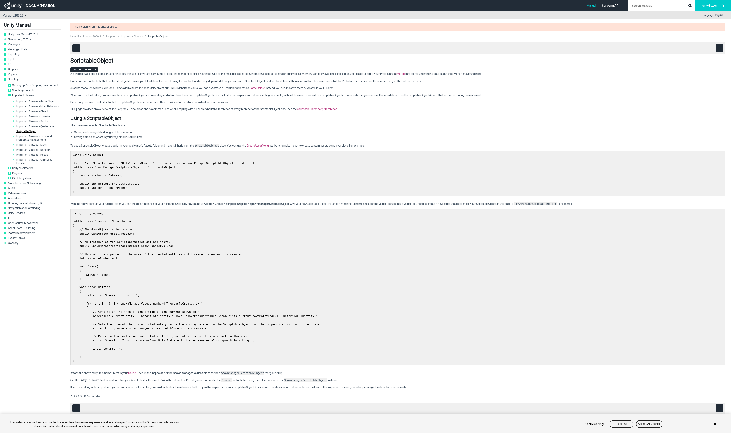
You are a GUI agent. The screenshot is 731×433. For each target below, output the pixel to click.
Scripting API (610, 5)
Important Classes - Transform (34, 116)
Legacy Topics (16, 237)
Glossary (13, 243)
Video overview (17, 193)
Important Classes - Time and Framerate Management (34, 138)
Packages (14, 44)
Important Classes (23, 95)
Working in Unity (17, 49)
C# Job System (21, 178)
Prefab (400, 73)
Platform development (21, 232)
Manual (591, 5)
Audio (11, 188)
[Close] (715, 424)
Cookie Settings (595, 424)
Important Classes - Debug (32, 154)
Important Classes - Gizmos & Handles (34, 161)
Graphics (13, 69)
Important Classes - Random (33, 149)
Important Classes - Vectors (33, 121)
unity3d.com (710, 5)
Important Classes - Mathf (32, 144)
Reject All (621, 424)
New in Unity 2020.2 (19, 39)
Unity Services (16, 213)
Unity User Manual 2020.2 (23, 34)
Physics (12, 74)
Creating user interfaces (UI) (25, 203)
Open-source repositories (23, 223)
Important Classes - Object (32, 111)
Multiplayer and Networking (24, 183)
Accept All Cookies (649, 424)
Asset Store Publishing (21, 228)
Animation (14, 198)
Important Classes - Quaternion (35, 126)
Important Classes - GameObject (35, 101)
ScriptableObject (26, 131)
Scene (132, 373)
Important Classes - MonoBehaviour (37, 106)
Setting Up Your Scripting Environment (35, 85)
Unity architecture (23, 168)
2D (9, 64)
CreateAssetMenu (258, 145)
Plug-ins (17, 173)
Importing (14, 54)
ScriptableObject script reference (317, 109)
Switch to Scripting (84, 69)
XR (9, 218)
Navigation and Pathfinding (24, 208)
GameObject (257, 87)
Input (11, 59)
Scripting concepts (23, 90)
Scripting (13, 79)
